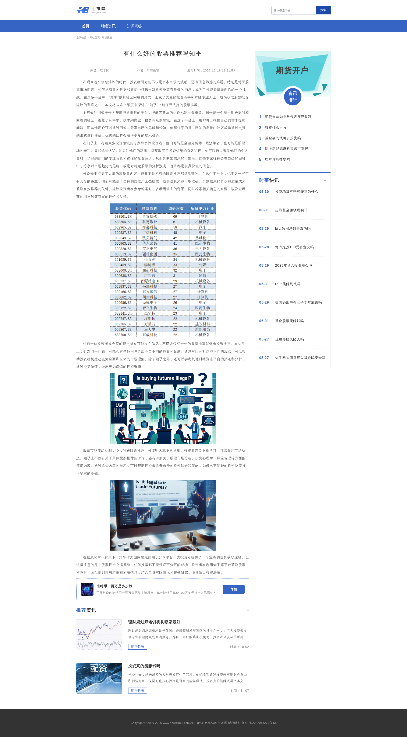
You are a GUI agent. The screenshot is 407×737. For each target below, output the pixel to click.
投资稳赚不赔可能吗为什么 (296, 191)
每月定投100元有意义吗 (294, 247)
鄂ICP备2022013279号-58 (259, 722)
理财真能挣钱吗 (277, 159)
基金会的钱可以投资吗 (283, 138)
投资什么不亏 (276, 127)
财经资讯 (108, 26)
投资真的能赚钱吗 (144, 666)
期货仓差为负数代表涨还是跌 (288, 117)
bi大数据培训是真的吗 (293, 228)
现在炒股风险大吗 (289, 339)
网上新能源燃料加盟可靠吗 (286, 148)
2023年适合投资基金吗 (293, 265)
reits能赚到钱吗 (288, 284)
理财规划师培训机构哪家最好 (154, 622)
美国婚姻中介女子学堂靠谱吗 (298, 302)
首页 (85, 26)
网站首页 (95, 37)
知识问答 (134, 26)
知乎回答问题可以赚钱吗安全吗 (300, 358)
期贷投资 (107, 37)
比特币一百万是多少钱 (114, 586)
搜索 (323, 10)
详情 (233, 589)
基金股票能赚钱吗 (289, 321)
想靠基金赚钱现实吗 (291, 210)
